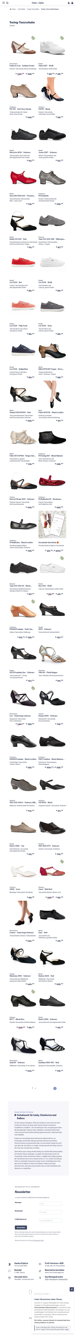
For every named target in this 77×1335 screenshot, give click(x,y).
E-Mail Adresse (20, 1219)
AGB (46, 1279)
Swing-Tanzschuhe (33, 9)
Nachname (19, 1211)
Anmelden (21, 1227)
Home (14, 9)
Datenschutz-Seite (38, 1240)
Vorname (18, 1202)
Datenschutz (63, 1279)
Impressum (53, 1279)
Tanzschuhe (21, 9)
